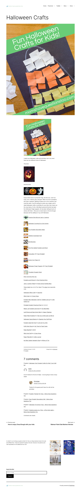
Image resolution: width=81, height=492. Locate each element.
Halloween (55, 349)
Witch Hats (26, 296)
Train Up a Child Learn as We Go (45, 315)
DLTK (34, 330)
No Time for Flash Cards (41, 326)
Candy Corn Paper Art (34, 260)
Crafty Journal (37, 337)
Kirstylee (36, 381)
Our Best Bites (45, 308)
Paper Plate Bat (28, 337)
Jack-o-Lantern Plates (29, 283)
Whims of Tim (45, 340)
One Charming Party (42, 280)
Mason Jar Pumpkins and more (32, 308)
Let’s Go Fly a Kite (42, 322)
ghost (46, 287)
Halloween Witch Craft (29, 292)
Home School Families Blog (44, 283)
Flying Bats (31, 254)
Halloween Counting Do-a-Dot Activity (38, 223)
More (65, 6)
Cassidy (26, 350)
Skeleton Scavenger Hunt (35, 235)
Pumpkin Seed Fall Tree (30, 322)
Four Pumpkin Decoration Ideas (36, 229)
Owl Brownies (32, 242)
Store (71, 6)
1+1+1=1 (45, 305)
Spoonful (39, 292)
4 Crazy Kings (35, 296)
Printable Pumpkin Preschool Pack (33, 305)
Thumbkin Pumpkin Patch (35, 272)
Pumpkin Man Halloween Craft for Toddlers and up (37, 299)
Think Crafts (27, 287)
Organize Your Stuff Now (45, 319)
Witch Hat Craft (28, 333)
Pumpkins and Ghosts (29, 280)
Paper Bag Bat (27, 330)
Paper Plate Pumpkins (29, 315)
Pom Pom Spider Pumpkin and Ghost (38, 248)
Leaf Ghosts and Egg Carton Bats (32, 312)
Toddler (58, 6)
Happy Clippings (47, 312)
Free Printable (40, 254)
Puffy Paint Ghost (28, 326)
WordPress (71, 485)
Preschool (50, 6)
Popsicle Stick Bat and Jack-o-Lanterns (38, 217)
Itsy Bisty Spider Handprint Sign (32, 340)
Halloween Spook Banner (30, 319)
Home (44, 6)
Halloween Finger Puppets (35, 266)
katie (29, 369)
